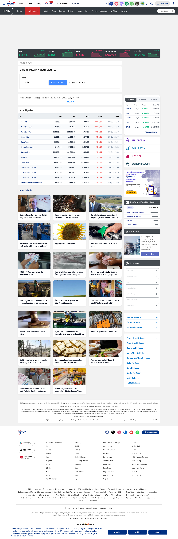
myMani (114, 11)
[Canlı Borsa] (137, 4)
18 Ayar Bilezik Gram (28, 172)
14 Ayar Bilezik (44, 495)
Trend (48, 464)
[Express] (111, 4)
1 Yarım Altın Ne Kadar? (113, 495)
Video (48, 475)
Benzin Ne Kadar (134, 322)
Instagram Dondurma (139, 464)
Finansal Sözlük (109, 450)
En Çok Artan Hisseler (99, 498)
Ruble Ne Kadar (133, 383)
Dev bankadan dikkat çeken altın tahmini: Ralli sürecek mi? (68, 361)
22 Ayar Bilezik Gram (28, 177)
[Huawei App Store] (26, 457)
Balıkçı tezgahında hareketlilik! (104, 331)
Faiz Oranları (92, 501)
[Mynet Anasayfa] (11, 3)
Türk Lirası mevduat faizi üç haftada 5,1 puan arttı (46, 489)
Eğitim (48, 468)
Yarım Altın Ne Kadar (135, 353)
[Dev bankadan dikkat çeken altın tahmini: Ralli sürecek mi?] (69, 348)
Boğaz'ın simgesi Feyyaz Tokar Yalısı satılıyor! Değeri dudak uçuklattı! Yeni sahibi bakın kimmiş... (54, 492)
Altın (54, 11)
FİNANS (6, 10)
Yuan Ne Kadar (133, 378)
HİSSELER (136, 156)
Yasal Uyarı (103, 508)
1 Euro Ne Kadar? (43, 498)
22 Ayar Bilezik (73, 495)
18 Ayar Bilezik (59, 495)
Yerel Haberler (51, 479)
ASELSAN (129, 220)
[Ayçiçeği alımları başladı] (69, 231)
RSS (110, 508)
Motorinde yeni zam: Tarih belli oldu (104, 244)
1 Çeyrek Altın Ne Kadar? (92, 495)
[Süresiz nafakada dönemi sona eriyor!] (34, 319)
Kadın (48, 457)
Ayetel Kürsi (136, 475)
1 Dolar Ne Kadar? (26, 498)
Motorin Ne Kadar (134, 327)
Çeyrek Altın (25, 137)
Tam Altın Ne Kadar (135, 348)
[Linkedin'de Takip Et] (125, 432)
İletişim (67, 508)
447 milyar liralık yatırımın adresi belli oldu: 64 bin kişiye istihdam (33, 244)
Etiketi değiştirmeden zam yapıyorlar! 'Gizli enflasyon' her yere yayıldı (68, 389)
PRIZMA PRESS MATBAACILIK (135, 212)
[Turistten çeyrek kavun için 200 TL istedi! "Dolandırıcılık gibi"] (105, 288)
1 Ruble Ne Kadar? (60, 498)
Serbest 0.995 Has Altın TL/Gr (31, 183)
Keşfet (105, 479)
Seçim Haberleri (80, 457)
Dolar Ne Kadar (133, 363)
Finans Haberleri (100, 492)
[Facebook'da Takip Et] (107, 432)
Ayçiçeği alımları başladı (65, 243)
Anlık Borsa (33, 11)
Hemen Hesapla (57, 82)
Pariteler (81, 501)
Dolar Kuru (107, 464)
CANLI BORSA (138, 148)
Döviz (46, 11)
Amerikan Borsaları (99, 11)
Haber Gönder (152, 432)
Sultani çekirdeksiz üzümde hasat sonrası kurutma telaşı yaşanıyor (33, 301)
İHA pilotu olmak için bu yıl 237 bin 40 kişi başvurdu (68, 301)
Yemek (48, 453)
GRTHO (128, 122)
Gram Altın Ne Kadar (135, 343)
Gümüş (62, 11)
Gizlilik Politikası (91, 508)
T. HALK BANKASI (132, 224)
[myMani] (49, 3)
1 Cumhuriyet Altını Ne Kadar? (137, 495)
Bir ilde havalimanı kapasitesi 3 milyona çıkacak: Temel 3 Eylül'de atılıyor (105, 216)
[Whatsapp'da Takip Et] (137, 432)
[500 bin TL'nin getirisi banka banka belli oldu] (34, 260)
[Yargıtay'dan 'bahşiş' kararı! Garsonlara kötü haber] (105, 348)
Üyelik (82, 508)
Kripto (70, 11)
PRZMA (128, 109)
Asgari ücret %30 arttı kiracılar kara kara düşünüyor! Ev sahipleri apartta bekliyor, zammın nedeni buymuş (108, 489)
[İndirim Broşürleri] (121, 4)
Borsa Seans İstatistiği (111, 442)
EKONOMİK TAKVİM (141, 164)
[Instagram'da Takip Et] (119, 432)
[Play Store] (26, 443)
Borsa (19, 11)
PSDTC (128, 113)
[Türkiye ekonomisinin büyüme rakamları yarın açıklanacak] (69, 203)
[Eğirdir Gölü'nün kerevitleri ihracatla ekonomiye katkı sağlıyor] (69, 319)
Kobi (76, 475)
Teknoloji (78, 442)
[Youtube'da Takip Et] (131, 432)
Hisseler (106, 453)
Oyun (134, 442)
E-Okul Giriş (136, 461)
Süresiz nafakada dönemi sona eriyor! (32, 332)
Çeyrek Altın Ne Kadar (136, 338)
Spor (48, 471)
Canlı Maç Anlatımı (82, 461)
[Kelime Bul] (132, 4)
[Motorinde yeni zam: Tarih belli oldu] (105, 231)
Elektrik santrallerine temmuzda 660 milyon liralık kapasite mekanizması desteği (33, 361)
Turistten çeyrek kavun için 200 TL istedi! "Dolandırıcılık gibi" (105, 301)
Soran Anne (136, 450)
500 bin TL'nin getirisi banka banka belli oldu (31, 273)
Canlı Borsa (107, 446)
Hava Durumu (108, 475)
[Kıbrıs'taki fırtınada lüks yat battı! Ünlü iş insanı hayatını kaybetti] (69, 260)
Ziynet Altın (25, 162)
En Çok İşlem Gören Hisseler (121, 498)
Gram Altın (24, 122)
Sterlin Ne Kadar (134, 373)
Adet (24, 77)
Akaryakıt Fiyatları (134, 317)
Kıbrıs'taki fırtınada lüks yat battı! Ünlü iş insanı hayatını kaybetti (69, 273)
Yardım (75, 508)
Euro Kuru (107, 468)
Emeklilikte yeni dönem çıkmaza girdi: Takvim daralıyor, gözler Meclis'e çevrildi (33, 389)
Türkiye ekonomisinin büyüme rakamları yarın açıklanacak (67, 216)
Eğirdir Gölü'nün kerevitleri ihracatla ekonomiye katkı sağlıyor (69, 332)
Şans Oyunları (80, 471)
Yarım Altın (25, 142)
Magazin (49, 461)
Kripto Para (107, 457)
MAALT (128, 118)
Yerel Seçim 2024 (115, 492)
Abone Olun (150, 254)
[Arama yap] (151, 4)
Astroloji (78, 450)
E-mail (77, 468)
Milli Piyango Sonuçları (140, 457)
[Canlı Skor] (126, 4)
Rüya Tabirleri (108, 471)
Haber (79, 11)
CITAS (128, 127)
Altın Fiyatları (108, 461)
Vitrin (77, 453)
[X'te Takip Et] (113, 432)
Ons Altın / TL (26, 132)
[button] (4, 4)
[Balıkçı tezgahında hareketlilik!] (105, 319)
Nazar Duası (136, 479)
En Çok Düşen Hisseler (79, 498)
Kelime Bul (136, 446)
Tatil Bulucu (136, 453)
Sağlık (77, 446)
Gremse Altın (25, 152)
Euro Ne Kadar (133, 368)
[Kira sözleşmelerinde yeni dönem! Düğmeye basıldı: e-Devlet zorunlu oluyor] (34, 203)
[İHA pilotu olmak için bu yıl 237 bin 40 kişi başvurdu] (69, 288)
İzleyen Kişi (152, 207)
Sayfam (124, 11)
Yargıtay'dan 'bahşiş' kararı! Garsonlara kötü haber (102, 361)
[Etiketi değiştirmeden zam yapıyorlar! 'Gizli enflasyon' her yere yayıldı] (69, 376)
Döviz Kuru (151, 498)
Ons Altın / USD (26, 127)
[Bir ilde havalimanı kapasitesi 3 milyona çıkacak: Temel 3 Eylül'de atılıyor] (105, 203)
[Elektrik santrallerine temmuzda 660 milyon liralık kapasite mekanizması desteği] (34, 348)
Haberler (49, 446)
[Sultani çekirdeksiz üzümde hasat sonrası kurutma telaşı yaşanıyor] (34, 288)
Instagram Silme (138, 468)
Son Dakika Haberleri (54, 442)
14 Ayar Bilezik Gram (28, 167)
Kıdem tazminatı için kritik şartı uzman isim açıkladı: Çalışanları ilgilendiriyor (104, 273)
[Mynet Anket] (116, 4)
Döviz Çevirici (134, 263)
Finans (48, 450)
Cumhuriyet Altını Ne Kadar (138, 358)
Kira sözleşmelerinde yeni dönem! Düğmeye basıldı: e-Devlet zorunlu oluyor (34, 216)
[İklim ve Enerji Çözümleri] (142, 4)
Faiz (86, 11)
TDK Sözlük (136, 471)
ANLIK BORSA (138, 140)
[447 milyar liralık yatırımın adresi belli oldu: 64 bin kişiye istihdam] (34, 231)
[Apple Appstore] (26, 450)
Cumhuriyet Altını (27, 147)
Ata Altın (24, 157)
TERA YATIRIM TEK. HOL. (134, 216)
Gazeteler (78, 464)
